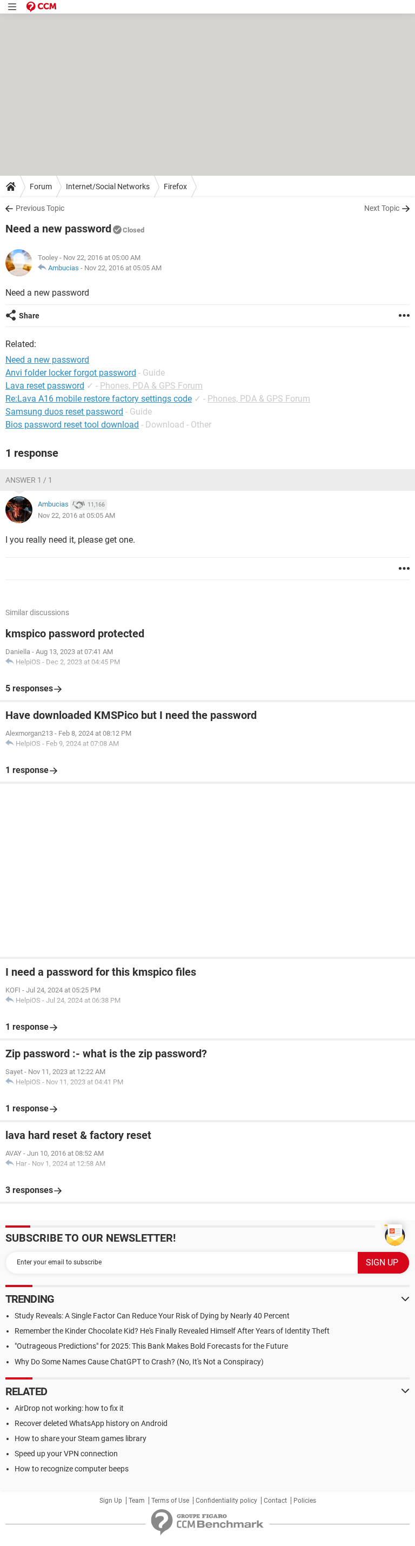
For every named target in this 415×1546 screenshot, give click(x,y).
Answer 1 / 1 (28, 480)
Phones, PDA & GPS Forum (151, 386)
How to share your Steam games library (80, 1438)
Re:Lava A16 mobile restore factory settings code (98, 399)
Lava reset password (44, 386)
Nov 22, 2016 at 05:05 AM (123, 268)
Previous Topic (40, 208)
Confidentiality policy (226, 1500)
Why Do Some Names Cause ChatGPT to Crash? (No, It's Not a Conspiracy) (139, 1361)
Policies (304, 1500)
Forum (41, 186)
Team (137, 1500)
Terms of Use (170, 1500)
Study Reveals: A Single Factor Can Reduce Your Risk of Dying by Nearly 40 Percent (152, 1315)
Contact (275, 1500)
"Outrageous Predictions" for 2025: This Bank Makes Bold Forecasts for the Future (151, 1346)
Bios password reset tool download (72, 424)
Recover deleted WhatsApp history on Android (91, 1423)
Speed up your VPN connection (66, 1453)
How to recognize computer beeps (72, 1468)
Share (29, 315)
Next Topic (381, 208)
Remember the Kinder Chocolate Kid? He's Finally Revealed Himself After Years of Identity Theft (172, 1331)
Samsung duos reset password (64, 412)
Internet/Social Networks (108, 186)
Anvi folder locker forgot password (70, 373)
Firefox (175, 186)
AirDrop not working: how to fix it (69, 1408)
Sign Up (110, 1500)
